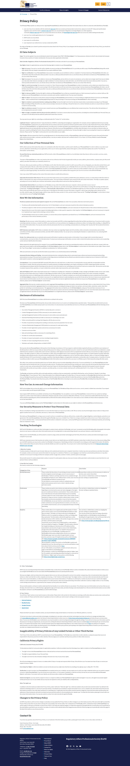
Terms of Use (48, 756)
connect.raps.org (46, 30)
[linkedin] (77, 746)
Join (97, 4)
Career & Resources (103, 10)
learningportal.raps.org (70, 32)
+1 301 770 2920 (30, 746)
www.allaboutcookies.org (29, 618)
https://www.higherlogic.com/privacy (54, 557)
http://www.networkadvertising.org (79, 618)
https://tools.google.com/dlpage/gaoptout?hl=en (95, 520)
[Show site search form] (108, 4)
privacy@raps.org (28, 728)
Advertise (47, 751)
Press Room (47, 740)
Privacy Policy (48, 754)
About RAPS (47, 743)
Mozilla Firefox (26, 602)
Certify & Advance (45, 10)
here (63, 546)
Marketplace (47, 738)
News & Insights (64, 10)
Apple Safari (25, 608)
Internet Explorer (26, 600)
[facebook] (67, 746)
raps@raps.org (27, 751)
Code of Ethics (48, 745)
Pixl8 (35, 752)
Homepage (24, 14)
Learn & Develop (25, 10)
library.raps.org (34, 32)
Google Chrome (26, 605)
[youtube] (80, 746)
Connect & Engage (83, 10)
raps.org (52, 29)
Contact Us (47, 747)
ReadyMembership (25, 756)
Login (103, 4)
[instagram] (70, 746)
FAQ (45, 758)
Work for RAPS (48, 749)
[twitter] (74, 746)
